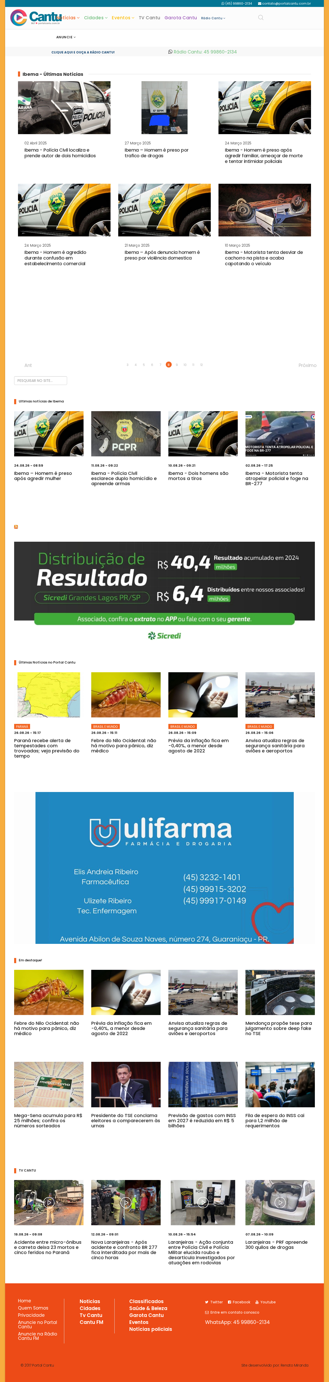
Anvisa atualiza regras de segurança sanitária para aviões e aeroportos (275, 745)
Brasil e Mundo (105, 726)
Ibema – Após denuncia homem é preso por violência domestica (162, 255)
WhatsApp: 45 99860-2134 (237, 1322)
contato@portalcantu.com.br (286, 3)
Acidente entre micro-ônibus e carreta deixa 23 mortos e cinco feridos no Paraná (47, 1247)
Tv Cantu (91, 1316)
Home (24, 1301)
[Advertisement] (164, 322)
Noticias (90, 1302)
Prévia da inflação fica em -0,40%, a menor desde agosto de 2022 (198, 745)
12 (201, 365)
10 (185, 365)
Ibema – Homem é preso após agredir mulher (43, 476)
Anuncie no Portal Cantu (37, 1325)
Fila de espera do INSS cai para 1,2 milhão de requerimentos (274, 1120)
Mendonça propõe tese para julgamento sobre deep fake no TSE (278, 1028)
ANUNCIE (64, 37)
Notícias (66, 18)
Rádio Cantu (212, 18)
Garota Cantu (180, 18)
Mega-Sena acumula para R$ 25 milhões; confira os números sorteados (48, 1120)
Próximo (302, 364)
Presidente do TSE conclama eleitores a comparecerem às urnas (125, 1120)
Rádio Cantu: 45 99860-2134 (204, 52)
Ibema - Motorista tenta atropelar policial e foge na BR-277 (276, 478)
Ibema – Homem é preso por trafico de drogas (157, 153)
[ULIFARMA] (164, 868)
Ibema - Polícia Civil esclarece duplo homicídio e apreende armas (124, 478)
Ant (27, 364)
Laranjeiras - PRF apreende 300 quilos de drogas (276, 1244)
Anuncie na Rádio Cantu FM (37, 1336)
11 (193, 365)
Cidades (94, 18)
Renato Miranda (294, 1365)
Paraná (22, 726)
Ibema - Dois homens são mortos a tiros (198, 476)
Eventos (121, 18)
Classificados (146, 1302)
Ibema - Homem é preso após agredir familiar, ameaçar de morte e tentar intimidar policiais (264, 155)
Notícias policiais (150, 1329)
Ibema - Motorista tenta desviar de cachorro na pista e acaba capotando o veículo (264, 258)
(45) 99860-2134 (238, 3)
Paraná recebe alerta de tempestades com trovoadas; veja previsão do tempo (46, 748)
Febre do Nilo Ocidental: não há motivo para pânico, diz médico (123, 745)
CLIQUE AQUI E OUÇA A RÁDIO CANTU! (83, 52)
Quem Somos (33, 1308)
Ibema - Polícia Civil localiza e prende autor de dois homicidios (60, 153)
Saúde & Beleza (148, 1309)
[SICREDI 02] (164, 594)
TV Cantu (149, 18)
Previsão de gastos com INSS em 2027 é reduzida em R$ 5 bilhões (202, 1120)
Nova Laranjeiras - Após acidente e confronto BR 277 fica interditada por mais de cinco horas (124, 1250)
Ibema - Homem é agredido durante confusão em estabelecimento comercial (55, 258)
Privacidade (31, 1315)
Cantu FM (91, 1323)
